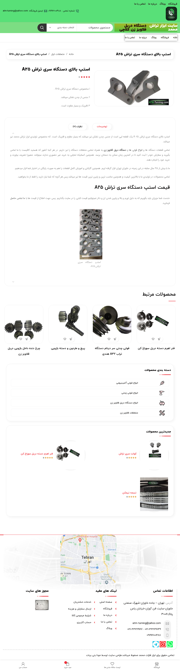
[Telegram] (156, 644)
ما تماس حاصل (17, 198)
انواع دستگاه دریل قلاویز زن (124, 402)
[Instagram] (163, 644)
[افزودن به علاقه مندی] (153, 339)
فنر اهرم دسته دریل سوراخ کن (156, 348)
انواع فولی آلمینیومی (127, 383)
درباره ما (152, 4)
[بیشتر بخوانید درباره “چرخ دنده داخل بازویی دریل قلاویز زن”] (27, 339)
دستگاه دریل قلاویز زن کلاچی (132, 27)
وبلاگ (163, 4)
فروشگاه (172, 4)
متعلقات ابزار (57, 54)
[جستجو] (42, 28)
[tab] (102, 126)
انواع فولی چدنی (129, 393)
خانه (175, 37)
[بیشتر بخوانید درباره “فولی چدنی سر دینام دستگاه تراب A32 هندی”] (115, 339)
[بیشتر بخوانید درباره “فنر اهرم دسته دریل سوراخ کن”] (159, 339)
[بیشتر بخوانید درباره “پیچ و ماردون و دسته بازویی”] (71, 339)
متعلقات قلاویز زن (129, 412)
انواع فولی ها (135, 150)
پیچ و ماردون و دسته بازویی (68, 348)
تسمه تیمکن (129, 492)
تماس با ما (140, 4)
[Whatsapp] (170, 644)
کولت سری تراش (127, 453)
